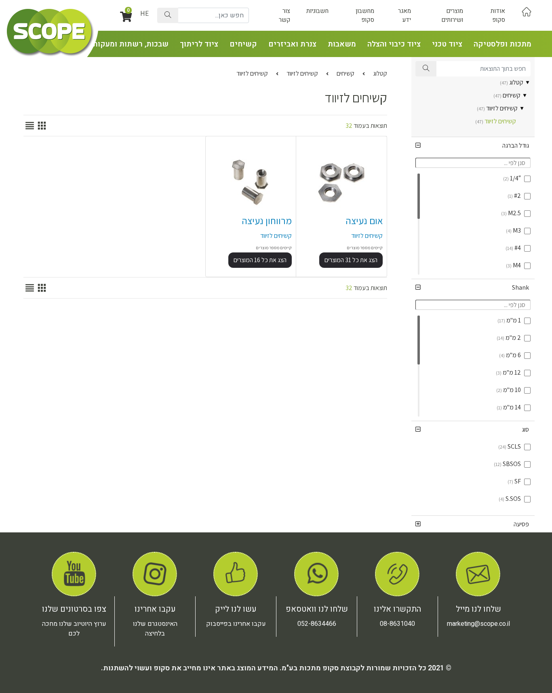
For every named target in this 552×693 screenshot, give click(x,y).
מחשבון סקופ (365, 15)
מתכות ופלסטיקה (502, 44)
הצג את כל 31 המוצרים (350, 260)
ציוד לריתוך (199, 44)
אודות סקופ (498, 15)
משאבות (342, 44)
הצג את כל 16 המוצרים (260, 260)
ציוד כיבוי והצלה (394, 44)
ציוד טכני (447, 44)
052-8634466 (316, 624)
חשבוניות (317, 10)
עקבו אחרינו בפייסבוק (236, 624)
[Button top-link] (526, 11)
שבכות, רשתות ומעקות (131, 44)
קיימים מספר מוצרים (365, 247)
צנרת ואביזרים (292, 44)
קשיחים (243, 44)
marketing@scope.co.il (478, 624)
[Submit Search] (167, 15)
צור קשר (284, 15)
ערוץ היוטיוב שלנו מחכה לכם (74, 628)
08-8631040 (397, 624)
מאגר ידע (404, 15)
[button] (473, 145)
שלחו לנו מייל (478, 609)
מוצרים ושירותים (452, 15)
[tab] (473, 145)
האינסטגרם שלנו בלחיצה (155, 628)
